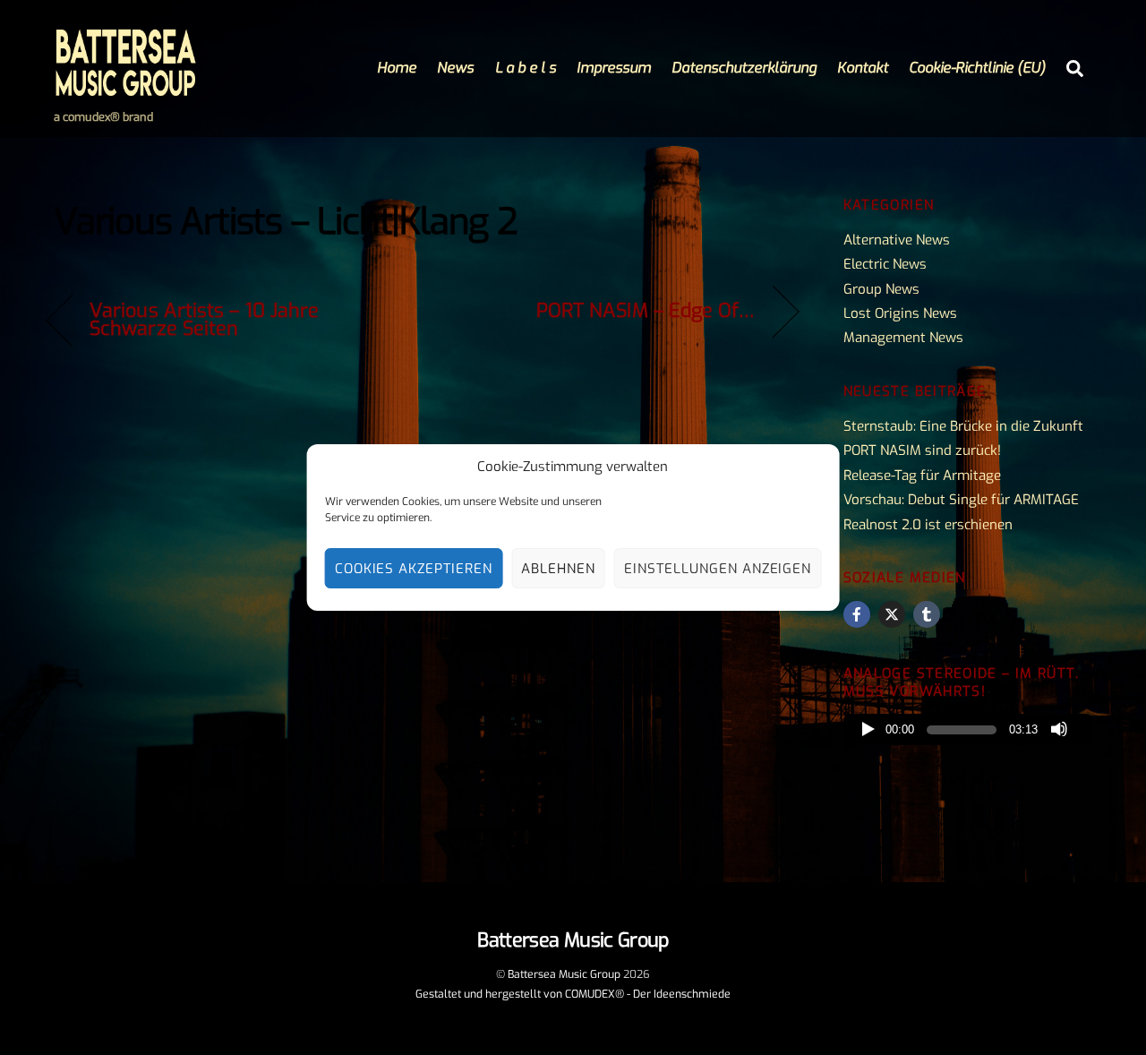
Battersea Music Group (564, 974)
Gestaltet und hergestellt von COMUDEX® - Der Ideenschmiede (573, 994)
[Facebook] (856, 614)
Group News (881, 289)
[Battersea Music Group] (125, 89)
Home (396, 67)
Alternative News (896, 240)
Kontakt (862, 67)
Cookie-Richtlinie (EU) (977, 67)
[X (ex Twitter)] (891, 614)
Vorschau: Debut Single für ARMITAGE (961, 500)
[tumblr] (926, 614)
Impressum (614, 67)
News (455, 67)
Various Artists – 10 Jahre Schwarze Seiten (204, 320)
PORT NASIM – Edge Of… (646, 311)
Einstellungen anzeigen (717, 569)
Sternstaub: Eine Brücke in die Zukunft (963, 426)
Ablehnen (558, 569)
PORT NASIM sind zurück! (922, 450)
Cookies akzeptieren (414, 569)
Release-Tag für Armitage (922, 476)
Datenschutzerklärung (744, 67)
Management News (903, 338)
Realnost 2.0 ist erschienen (928, 525)
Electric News (885, 264)
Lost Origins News (900, 313)
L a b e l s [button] (525, 67)
